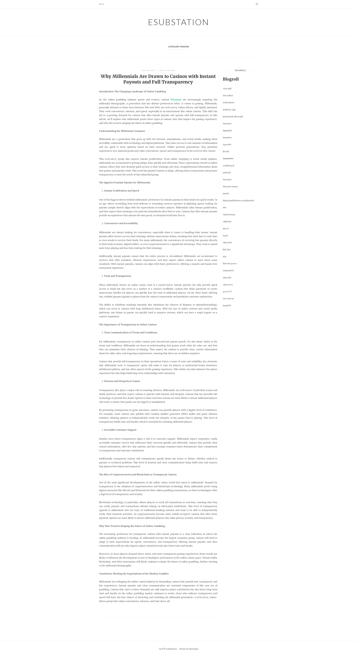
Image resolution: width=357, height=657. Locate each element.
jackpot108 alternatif (233, 116)
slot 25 (226, 228)
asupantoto (228, 270)
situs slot (227, 277)
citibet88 (227, 221)
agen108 (227, 144)
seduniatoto (228, 102)
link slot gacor (230, 263)
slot (224, 207)
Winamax (176, 99)
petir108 (227, 172)
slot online (228, 95)
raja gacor (228, 284)
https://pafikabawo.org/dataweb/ (238, 200)
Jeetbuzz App (229, 109)
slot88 (226, 193)
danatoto (227, 123)
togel (225, 235)
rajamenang (229, 214)
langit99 (227, 305)
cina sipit (227, 88)
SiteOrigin (193, 649)
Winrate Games (230, 186)
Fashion (170, 70)
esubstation (178, 22)
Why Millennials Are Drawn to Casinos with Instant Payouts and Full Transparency (158, 79)
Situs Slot (227, 242)
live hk (226, 151)
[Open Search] (257, 4)
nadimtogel (228, 165)
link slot (227, 249)
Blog (101, 4)
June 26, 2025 (148, 70)
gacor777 (227, 291)
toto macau (228, 298)
